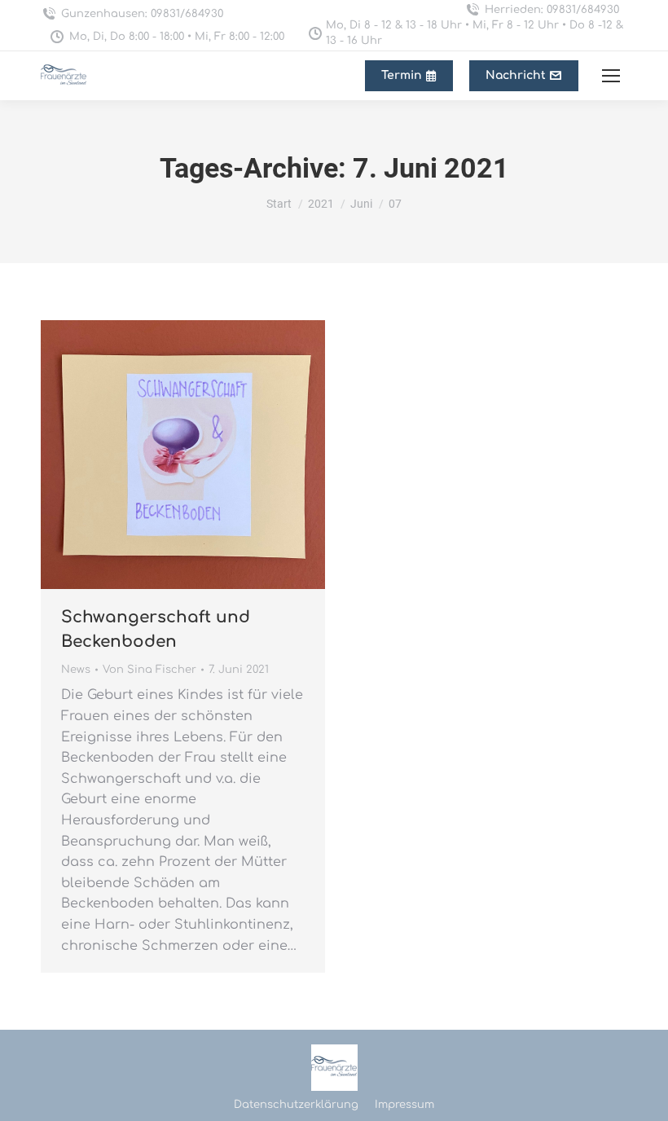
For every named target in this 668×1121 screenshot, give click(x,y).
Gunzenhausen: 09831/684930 (142, 14)
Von (149, 669)
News (75, 669)
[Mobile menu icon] (611, 75)
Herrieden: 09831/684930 (552, 9)
